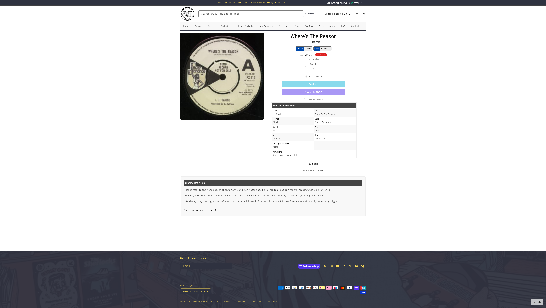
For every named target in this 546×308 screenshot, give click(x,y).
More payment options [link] (313, 99)
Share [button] (315, 163)
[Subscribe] (228, 266)
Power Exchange (323, 122)
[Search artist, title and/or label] (300, 14)
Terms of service (270, 301)
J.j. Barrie (314, 42)
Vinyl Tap (191, 301)
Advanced (309, 13)
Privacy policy (241, 301)
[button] (363, 14)
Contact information (223, 301)
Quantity (314, 64)
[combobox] (251, 14)
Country (277, 138)
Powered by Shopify (203, 301)
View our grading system (198, 210)
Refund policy (255, 301)
